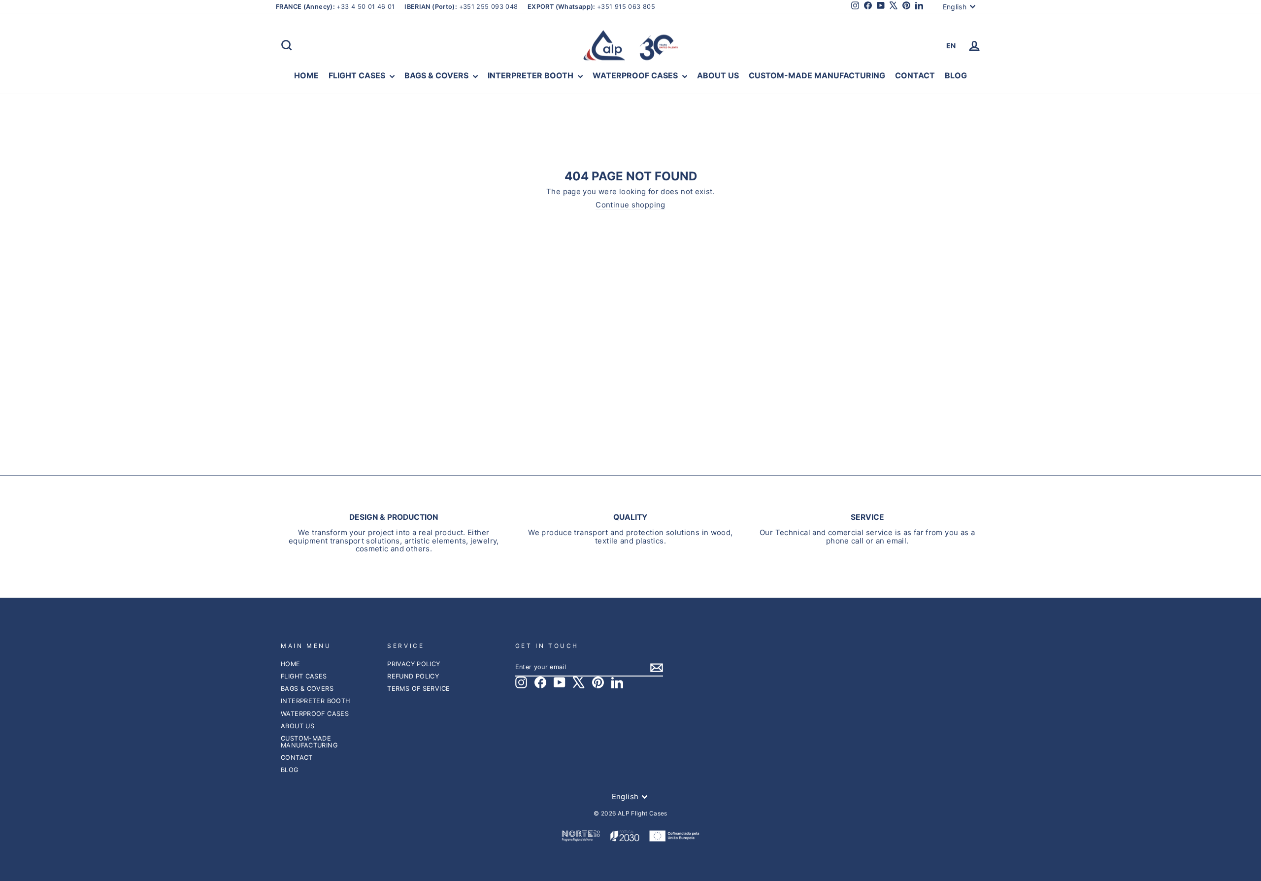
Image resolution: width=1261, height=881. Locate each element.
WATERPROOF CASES (636, 75)
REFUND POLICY (413, 676)
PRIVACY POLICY (413, 664)
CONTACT (915, 75)
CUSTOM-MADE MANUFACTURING (817, 75)
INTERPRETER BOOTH (531, 75)
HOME (306, 75)
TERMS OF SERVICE (418, 688)
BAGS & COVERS (437, 75)
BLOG (956, 75)
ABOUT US (718, 75)
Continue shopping (630, 205)
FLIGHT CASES (358, 75)
